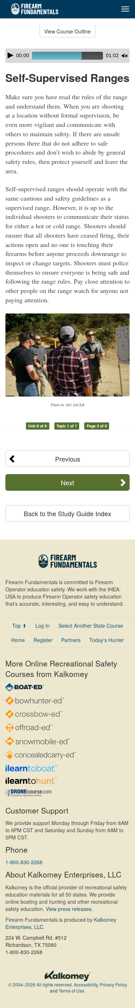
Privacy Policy (113, 984)
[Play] (10, 55)
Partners (71, 639)
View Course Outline (67, 31)
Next (67, 482)
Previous (67, 458)
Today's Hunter (106, 639)
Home (18, 639)
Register (43, 639)
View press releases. (69, 908)
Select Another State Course (90, 625)
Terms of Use (71, 991)
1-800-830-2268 (23, 862)
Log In (42, 625)
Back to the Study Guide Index (67, 513)
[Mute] (124, 56)
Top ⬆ (19, 625)
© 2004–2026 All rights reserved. (40, 984)
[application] (67, 56)
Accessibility (86, 984)
